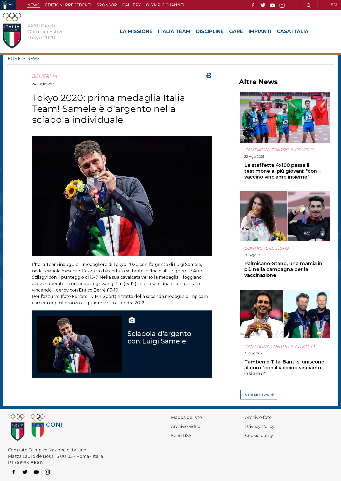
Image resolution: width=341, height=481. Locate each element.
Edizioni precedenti (68, 5)
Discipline (210, 31)
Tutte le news (256, 395)
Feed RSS (181, 435)
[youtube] (272, 5)
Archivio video (185, 426)
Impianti (260, 31)
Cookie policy (259, 435)
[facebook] (253, 5)
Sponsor (107, 5)
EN (334, 4)
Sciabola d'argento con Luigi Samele (159, 337)
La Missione (136, 31)
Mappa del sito (186, 417)
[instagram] (282, 5)
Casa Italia (292, 31)
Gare (236, 31)
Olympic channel (165, 5)
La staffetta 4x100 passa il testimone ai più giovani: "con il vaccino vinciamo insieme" (282, 171)
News (33, 5)
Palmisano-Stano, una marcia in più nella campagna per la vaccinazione (283, 269)
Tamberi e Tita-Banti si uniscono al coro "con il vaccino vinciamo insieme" (284, 368)
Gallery (131, 5)
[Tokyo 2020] (41, 32)
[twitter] (262, 5)
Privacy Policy (259, 426)
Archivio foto (258, 417)
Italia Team (174, 31)
